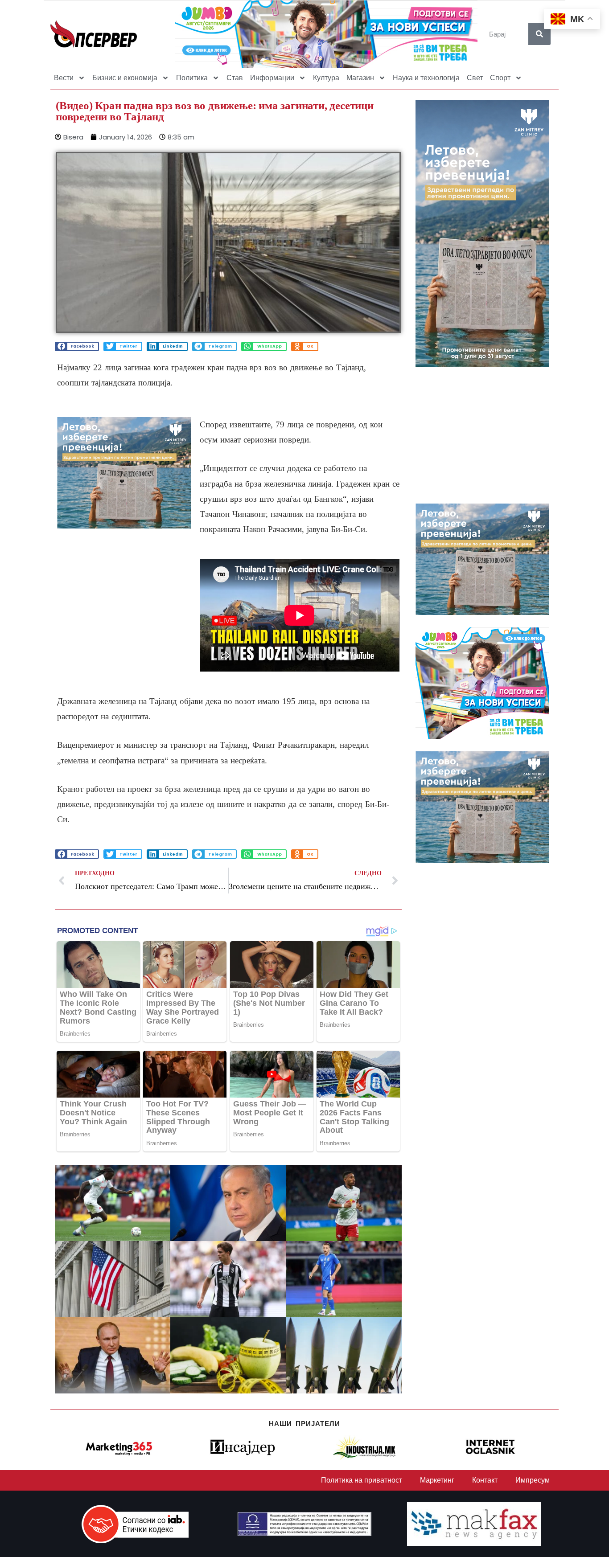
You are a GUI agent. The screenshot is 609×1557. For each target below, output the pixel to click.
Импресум (532, 1480)
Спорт (500, 78)
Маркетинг (437, 1480)
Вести (64, 78)
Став (234, 78)
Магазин (360, 78)
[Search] (539, 34)
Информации (272, 78)
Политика (192, 78)
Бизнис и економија (124, 78)
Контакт (485, 1480)
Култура (326, 78)
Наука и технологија (426, 78)
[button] (77, 346)
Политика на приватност (361, 1480)
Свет (475, 78)
